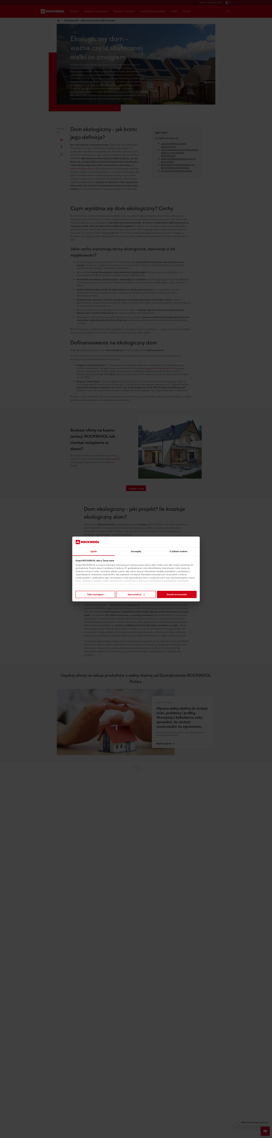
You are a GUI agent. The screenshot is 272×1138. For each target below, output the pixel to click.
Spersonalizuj (134, 594)
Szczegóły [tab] (136, 551)
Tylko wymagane (95, 594)
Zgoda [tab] (93, 551)
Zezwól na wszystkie (177, 594)
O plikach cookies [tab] (178, 551)
